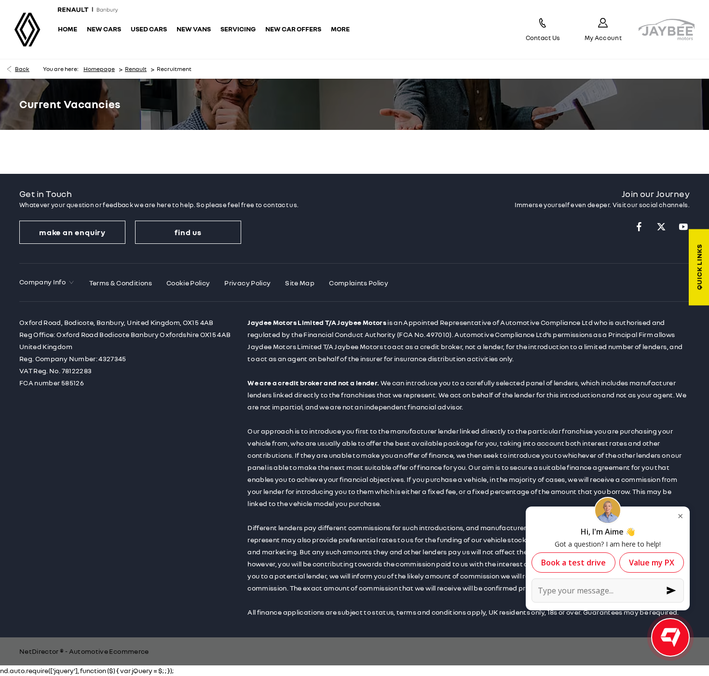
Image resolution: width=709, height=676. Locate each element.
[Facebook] (639, 227)
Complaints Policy (358, 283)
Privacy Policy (247, 283)
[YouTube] (683, 227)
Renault (136, 68)
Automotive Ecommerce (109, 651)
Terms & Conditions (120, 283)
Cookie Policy (188, 283)
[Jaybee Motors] (667, 29)
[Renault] (27, 30)
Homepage (99, 68)
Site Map (299, 283)
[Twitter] (661, 227)
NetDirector (39, 651)
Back (22, 68)
